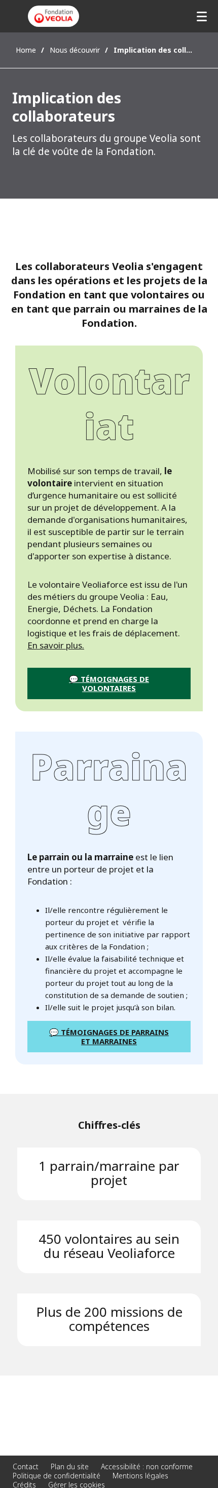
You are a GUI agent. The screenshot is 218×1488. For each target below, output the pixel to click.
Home (26, 50)
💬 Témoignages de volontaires (109, 683)
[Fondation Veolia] (53, 16)
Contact (26, 1466)
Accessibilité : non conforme (147, 1466)
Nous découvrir (75, 50)
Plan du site (70, 1466)
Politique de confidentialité (56, 1475)
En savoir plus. (55, 645)
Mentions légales (140, 1475)
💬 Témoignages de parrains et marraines (109, 1036)
